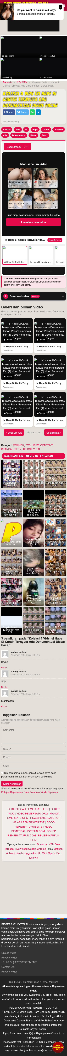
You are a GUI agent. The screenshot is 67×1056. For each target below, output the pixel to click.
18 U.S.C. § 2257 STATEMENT (19, 962)
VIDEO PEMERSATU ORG (32, 813)
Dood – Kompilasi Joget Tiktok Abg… (11, 600)
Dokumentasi (18, 135)
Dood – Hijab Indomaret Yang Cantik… (55, 541)
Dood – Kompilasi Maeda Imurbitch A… (55, 599)
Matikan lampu (29, 270)
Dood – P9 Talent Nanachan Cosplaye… (55, 511)
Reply (4, 667)
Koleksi (6, 129)
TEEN (17, 449)
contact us (57, 1033)
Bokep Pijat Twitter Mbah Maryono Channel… (11, 481)
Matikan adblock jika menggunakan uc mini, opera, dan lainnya (34, 853)
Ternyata (58, 129)
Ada (5, 135)
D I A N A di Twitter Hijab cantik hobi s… (55, 629)
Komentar (48, 270)
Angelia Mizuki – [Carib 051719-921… (11, 629)
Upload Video (8, 953)
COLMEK (18, 445)
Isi (26, 129)
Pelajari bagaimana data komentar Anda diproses (29, 792)
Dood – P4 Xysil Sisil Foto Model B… (33, 482)
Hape (35, 129)
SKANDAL (7, 449)
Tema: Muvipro (49, 982)
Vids (18, 129)
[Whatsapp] (32, 112)
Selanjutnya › (53, 432)
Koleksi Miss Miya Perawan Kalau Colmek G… (33, 599)
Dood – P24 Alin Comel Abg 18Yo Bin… (33, 541)
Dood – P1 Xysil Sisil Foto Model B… (55, 571)
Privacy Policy (9, 957)
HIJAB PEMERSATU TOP (45, 817)
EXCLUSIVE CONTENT (39, 445)
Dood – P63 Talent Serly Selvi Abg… (11, 571)
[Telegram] (38, 112)
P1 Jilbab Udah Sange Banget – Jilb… (33, 629)
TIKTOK (27, 449)
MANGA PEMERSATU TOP (29, 822)
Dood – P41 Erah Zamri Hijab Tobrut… (33, 571)
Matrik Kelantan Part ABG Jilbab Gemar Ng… (11, 512)
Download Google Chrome (31, 848)
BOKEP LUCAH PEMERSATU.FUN (28, 809)
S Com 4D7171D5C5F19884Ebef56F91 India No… (11, 541)
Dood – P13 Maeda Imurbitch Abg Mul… (55, 481)
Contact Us (7, 967)
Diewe (33, 135)
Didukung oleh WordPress (24, 982)
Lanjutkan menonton (33, 222)
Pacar (44, 135)
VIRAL (37, 449)
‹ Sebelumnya (14, 432)
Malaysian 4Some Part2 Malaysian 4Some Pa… (33, 511)
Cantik (46, 129)
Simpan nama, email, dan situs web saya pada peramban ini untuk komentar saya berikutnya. (28, 774)
